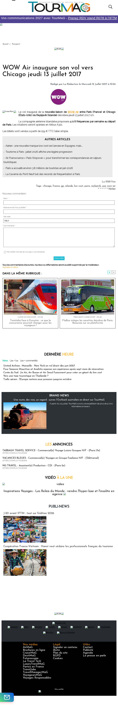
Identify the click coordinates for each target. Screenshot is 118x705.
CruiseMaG (30, 653)
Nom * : (6, 198)
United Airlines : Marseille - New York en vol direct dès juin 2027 (39, 366)
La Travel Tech (32, 661)
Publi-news (59, 506)
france (56, 186)
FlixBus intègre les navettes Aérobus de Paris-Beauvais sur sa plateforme (87, 321)
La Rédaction (70, 84)
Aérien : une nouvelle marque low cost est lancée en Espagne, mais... (44, 145)
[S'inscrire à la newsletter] (7, 697)
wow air (111, 186)
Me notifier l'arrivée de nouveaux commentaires (26, 252)
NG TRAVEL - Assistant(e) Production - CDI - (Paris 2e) (33, 465)
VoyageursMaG (32, 675)
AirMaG (28, 647)
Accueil (5, 44)
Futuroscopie (31, 658)
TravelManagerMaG (35, 672)
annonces (59, 444)
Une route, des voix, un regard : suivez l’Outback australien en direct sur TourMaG (59, 400)
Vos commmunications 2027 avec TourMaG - (59, 18)
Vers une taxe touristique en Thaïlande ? (25, 376)
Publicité (88, 650)
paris (87, 186)
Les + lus (14, 360)
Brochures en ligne (34, 650)
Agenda (88, 653)
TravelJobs (29, 669)
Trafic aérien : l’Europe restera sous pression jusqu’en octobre (37, 379)
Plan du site (60, 653)
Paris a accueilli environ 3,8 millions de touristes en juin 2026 (39, 168)
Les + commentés (29, 360)
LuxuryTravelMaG (34, 664)
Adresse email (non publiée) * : (15, 208)
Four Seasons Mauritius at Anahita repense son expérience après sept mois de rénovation (53, 369)
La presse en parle (94, 655)
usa (104, 186)
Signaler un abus (10, 267)
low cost (78, 186)
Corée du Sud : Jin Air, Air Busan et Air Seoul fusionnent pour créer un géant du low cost (52, 372)
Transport (16, 44)
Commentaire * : (9, 226)
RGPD (57, 655)
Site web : (7, 217)
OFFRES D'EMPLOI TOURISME (14, 453)
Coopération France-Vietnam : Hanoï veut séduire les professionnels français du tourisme (58, 546)
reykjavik (96, 186)
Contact (88, 647)
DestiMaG (29, 655)
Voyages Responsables (37, 678)
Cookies (58, 658)
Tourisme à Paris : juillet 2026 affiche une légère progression (39, 151)
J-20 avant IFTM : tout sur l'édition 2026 (28, 513)
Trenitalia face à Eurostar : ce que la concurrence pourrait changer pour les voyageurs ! (30, 323)
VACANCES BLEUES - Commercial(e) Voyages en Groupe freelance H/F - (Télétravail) (50, 458)
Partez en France (33, 666)
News (5, 360)
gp (62, 186)
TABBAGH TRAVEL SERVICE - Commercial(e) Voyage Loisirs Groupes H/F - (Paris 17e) (51, 450)
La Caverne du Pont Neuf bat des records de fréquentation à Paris (43, 174)
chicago (47, 186)
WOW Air (73, 111)
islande (69, 186)
